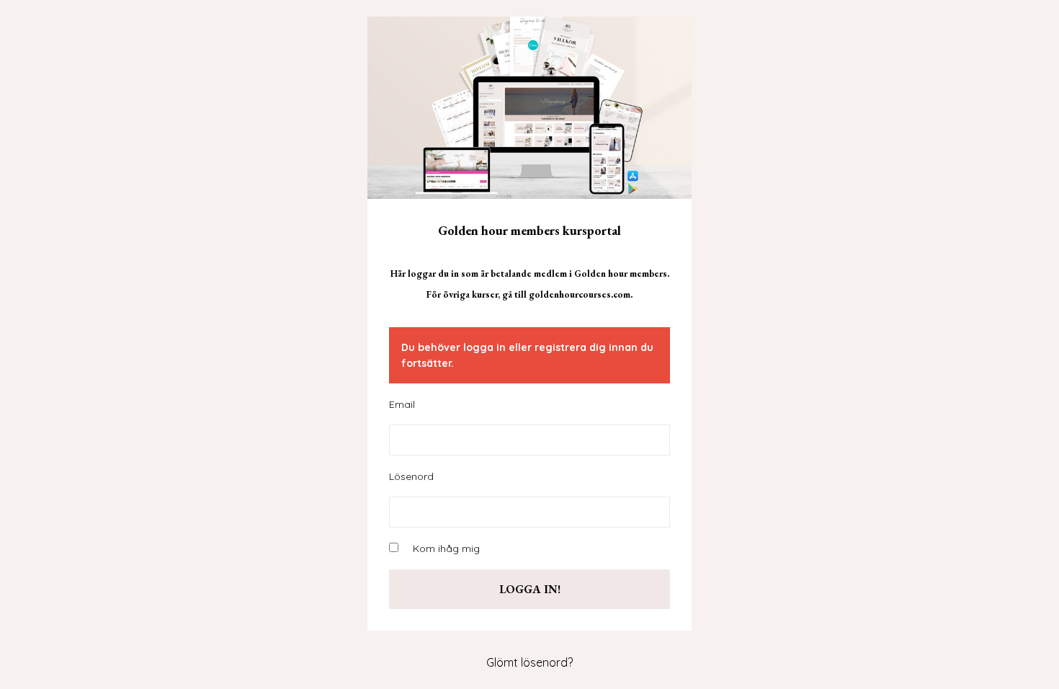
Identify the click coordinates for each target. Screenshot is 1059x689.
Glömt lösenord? (529, 662)
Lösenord (411, 476)
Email (402, 404)
